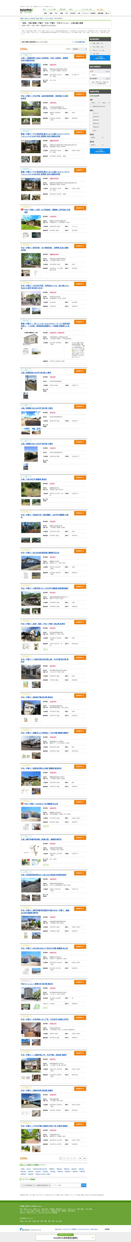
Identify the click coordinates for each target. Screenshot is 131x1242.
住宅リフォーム (46, 1210)
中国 (53, 1221)
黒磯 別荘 (51, 1169)
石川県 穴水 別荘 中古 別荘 (40, 1169)
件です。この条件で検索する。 (100, 57)
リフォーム (85, 13)
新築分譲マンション (61, 1209)
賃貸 (45, 13)
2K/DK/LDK (96, 120)
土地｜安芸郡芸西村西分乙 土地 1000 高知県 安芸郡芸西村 (43, 875)
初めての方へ (58, 1229)
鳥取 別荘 (81, 1169)
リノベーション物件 (29, 1210)
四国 (49, 1221)
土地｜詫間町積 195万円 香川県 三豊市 (36, 373)
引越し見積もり (72, 1210)
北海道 (21, 1221)
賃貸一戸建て (45, 1209)
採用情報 (107, 1229)
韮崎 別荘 (53, 1171)
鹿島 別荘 (66, 1169)
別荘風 (22, 1169)
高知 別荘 (23, 1171)
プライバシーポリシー (83, 1229)
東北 (26, 1221)
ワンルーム (96, 113)
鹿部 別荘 (59, 1169)
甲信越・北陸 (35, 1221)
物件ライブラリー (31, 1212)
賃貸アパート (36, 1209)
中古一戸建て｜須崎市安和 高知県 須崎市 (37, 1090)
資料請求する (80, 56)
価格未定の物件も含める (99, 106)
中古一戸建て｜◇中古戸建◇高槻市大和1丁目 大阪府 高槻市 (44, 1126)
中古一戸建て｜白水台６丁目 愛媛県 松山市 (41, 804)
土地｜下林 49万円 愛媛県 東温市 (34, 479)
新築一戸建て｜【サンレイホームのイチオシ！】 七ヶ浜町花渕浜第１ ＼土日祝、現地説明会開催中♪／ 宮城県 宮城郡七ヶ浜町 (45, 326)
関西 (45, 1221)
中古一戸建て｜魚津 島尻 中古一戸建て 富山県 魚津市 (43, 624)
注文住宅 (72, 13)
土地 (78, 13)
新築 (51, 13)
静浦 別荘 (67, 1171)
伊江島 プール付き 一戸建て (43, 1174)
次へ (85, 1158)
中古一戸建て (89, 1209)
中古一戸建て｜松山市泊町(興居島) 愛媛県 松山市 (40, 553)
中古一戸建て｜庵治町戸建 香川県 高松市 (37, 697)
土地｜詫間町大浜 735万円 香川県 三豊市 (37, 444)
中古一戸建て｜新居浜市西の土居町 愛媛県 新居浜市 (41, 768)
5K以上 (95, 130)
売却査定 (93, 13)
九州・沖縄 (58, 1221)
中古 (56, 13)
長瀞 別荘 (23, 1174)
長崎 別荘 (30, 1174)
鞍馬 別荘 (60, 1171)
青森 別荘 (75, 1171)
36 (80, 1158)
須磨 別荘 (45, 1171)
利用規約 (74, 1229)
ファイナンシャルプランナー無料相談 (47, 1212)
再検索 (83, 1185)
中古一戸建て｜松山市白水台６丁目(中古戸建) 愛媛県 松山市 (44, 948)
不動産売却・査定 (55, 1210)
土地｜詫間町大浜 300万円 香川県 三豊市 (37, 408)
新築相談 (64, 1210)
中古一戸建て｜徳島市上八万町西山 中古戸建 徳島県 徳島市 (44, 733)
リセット (107, 71)
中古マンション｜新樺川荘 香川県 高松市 (37, 984)
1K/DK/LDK (96, 116)
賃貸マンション (28, 1209)
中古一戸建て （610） (98, 47)
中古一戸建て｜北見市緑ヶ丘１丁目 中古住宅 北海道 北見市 (44, 1019)
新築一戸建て (80, 1209)
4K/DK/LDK (96, 127)
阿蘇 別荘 (82, 1171)
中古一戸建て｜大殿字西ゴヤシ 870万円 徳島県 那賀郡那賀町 (44, 588)
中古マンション (72, 1209)
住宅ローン (23, 1212)
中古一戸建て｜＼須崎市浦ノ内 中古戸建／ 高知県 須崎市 (44, 1055)
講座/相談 (100, 13)
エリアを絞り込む (79, 42)
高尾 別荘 (30, 1171)
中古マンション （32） (99, 50)
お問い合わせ (94, 1229)
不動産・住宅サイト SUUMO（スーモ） (31, 1206)
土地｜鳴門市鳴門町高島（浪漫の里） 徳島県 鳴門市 (41, 839)
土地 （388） (96, 53)
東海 (42, 1221)
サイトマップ (66, 1229)
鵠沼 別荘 (74, 1169)
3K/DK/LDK (96, 123)
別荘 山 (29, 1169)
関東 (30, 1221)
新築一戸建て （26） (98, 43)
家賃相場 (52, 1209)
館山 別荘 (38, 1171)
